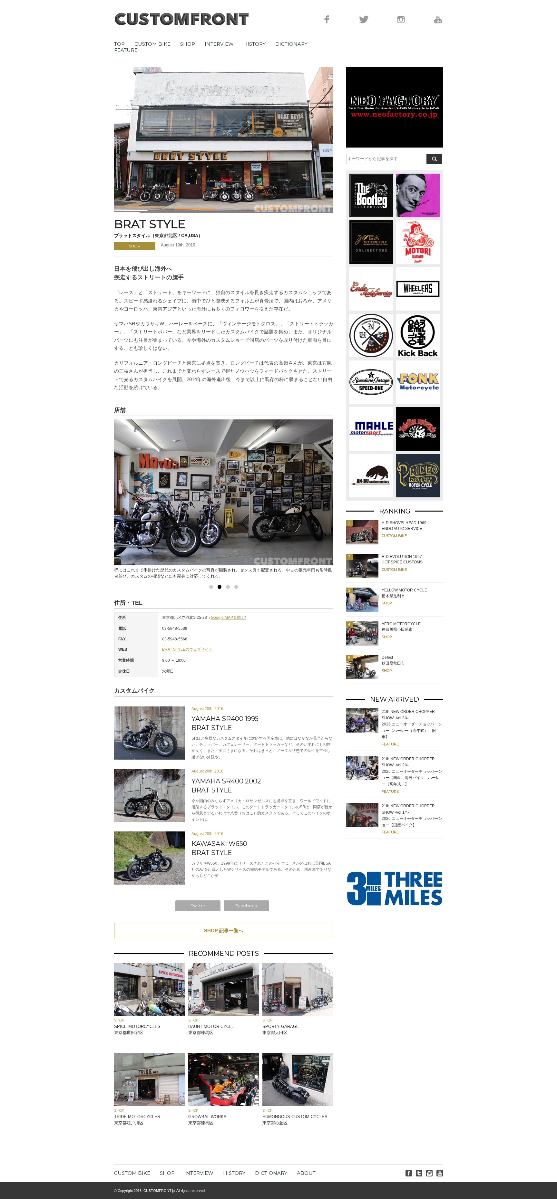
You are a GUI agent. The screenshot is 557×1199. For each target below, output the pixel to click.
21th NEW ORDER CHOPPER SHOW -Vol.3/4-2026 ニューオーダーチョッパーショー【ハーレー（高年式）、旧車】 (412, 724)
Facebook (246, 905)
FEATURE (126, 50)
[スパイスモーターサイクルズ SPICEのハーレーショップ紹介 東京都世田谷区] (149, 1014)
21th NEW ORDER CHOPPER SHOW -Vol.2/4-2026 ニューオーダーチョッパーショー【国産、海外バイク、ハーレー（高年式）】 (412, 771)
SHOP (187, 44)
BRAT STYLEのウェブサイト (187, 649)
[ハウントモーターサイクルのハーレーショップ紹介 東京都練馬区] (223, 1014)
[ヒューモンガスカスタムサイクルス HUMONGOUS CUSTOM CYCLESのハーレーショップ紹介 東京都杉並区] (297, 1104)
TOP (119, 44)
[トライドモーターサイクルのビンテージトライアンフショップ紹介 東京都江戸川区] (149, 1104)
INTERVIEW (219, 44)
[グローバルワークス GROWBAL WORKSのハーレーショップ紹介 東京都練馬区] (223, 1104)
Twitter (198, 905)
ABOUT (306, 1173)
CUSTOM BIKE (152, 44)
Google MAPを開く (228, 617)
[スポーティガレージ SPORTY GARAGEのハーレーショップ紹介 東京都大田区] (297, 1014)
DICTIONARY (291, 44)
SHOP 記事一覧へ (223, 930)
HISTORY (254, 44)
